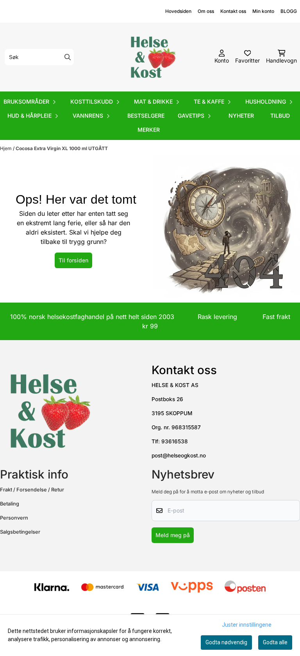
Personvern (14, 518)
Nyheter (241, 115)
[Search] (67, 57)
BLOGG (288, 11)
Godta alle (275, 642)
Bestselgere (145, 115)
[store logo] (152, 57)
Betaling (9, 504)
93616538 (174, 441)
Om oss (206, 11)
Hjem (6, 148)
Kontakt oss (233, 11)
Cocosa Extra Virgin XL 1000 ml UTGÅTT (62, 148)
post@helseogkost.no (179, 455)
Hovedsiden (178, 11)
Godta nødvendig (226, 642)
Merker (149, 129)
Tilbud (280, 115)
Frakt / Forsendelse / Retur (32, 490)
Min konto (263, 11)
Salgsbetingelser (20, 532)
